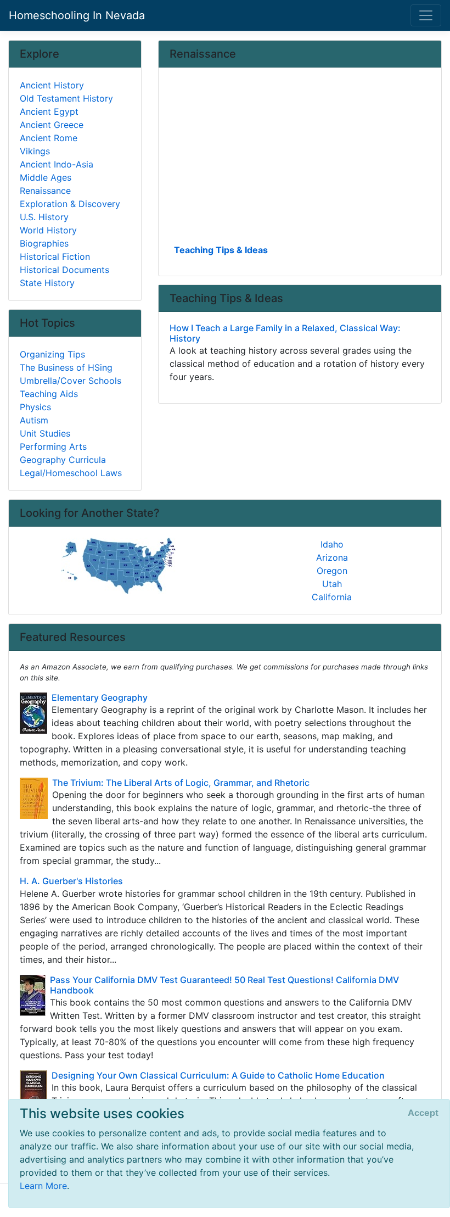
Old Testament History (66, 98)
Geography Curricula (63, 459)
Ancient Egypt (49, 111)
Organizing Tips (52, 354)
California (332, 596)
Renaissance (45, 190)
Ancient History (52, 85)
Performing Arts (53, 446)
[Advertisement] (300, 160)
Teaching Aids (49, 393)
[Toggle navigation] (425, 15)
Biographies (44, 243)
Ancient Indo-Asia (56, 164)
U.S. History (44, 216)
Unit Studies (45, 433)
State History (47, 282)
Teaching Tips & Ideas (221, 249)
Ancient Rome (48, 137)
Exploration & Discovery (70, 203)
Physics (35, 406)
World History (48, 230)
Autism (34, 420)
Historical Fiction (55, 256)
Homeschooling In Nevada (77, 15)
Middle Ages (45, 177)
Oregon (332, 570)
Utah (332, 583)
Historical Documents (64, 269)
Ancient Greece (51, 124)
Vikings (35, 151)
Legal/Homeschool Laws (71, 472)
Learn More (43, 1185)
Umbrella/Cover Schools (70, 380)
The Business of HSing (66, 367)
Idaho (332, 544)
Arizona (332, 557)
